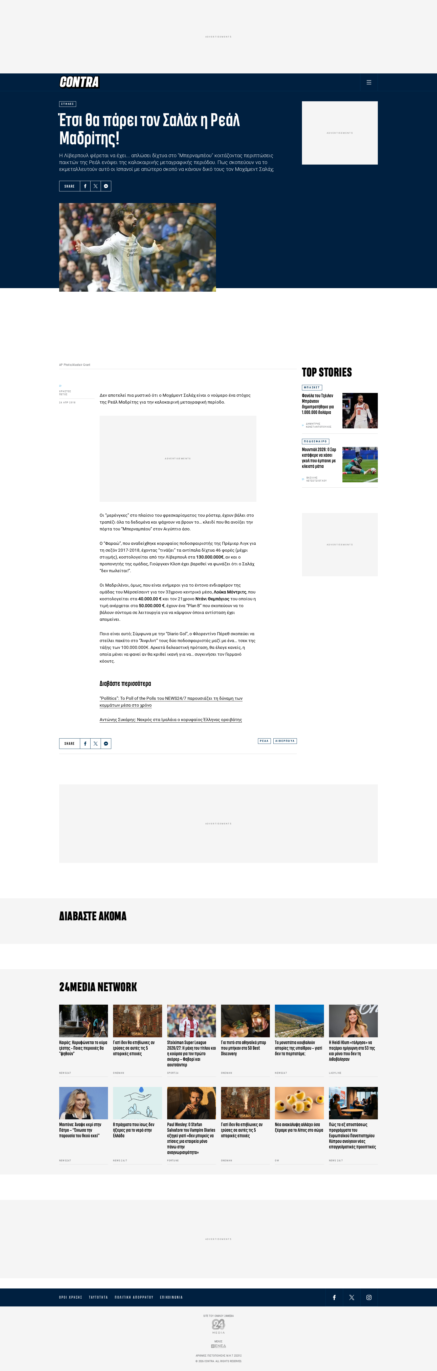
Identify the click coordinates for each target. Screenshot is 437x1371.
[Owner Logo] (218, 1326)
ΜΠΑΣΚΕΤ (312, 387)
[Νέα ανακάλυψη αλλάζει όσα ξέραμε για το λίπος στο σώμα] (299, 1103)
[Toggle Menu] (369, 82)
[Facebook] (85, 186)
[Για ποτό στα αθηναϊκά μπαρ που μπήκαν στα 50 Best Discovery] (245, 1021)
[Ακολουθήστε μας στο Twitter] (351, 1297)
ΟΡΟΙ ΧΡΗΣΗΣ (70, 1297)
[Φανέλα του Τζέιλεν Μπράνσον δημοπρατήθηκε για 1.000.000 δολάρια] (360, 410)
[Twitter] (96, 186)
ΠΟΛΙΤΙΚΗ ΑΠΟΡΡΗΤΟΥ (134, 1297)
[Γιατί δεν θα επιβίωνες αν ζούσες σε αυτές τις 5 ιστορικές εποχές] (137, 1021)
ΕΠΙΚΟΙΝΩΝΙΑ (171, 1297)
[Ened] (218, 1346)
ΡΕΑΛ (264, 741)
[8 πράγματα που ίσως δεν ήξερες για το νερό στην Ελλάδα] (137, 1103)
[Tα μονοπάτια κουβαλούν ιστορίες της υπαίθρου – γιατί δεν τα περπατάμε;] (299, 1021)
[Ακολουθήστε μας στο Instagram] (369, 1297)
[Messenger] (106, 186)
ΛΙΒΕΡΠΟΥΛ (285, 741)
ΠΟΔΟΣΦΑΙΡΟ (315, 441)
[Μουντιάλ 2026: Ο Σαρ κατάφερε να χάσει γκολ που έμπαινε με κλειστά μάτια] (360, 464)
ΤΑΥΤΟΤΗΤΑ (98, 1297)
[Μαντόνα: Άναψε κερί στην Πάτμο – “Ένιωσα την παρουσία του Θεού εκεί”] (83, 1103)
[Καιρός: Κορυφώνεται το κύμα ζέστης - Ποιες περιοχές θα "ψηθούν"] (83, 1021)
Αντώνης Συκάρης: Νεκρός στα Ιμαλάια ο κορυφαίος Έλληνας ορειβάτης (171, 719)
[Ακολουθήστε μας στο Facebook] (334, 1297)
